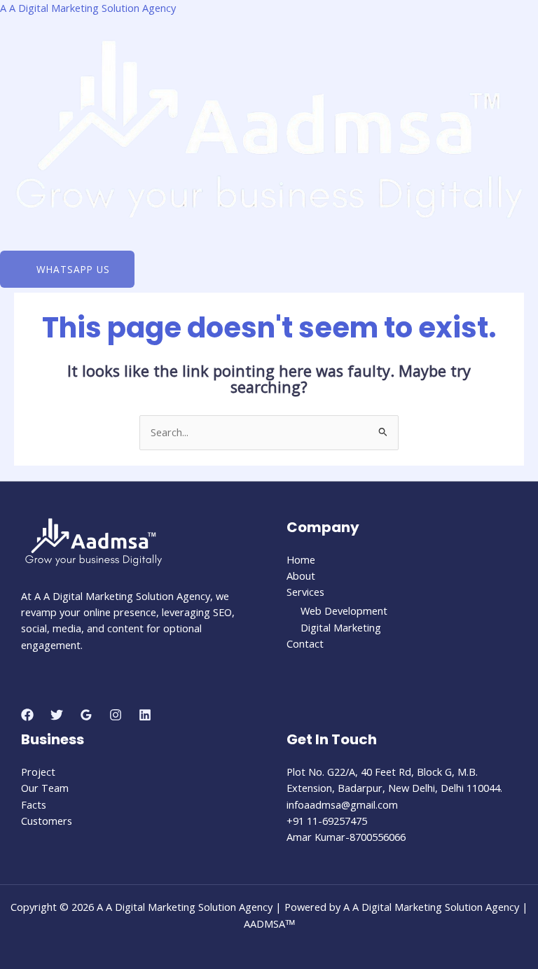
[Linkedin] (145, 715)
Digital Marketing (341, 627)
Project (38, 772)
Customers (46, 821)
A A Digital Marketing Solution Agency (88, 8)
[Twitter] (56, 715)
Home (301, 559)
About (301, 576)
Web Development (344, 611)
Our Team (45, 788)
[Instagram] (115, 715)
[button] (269, 246)
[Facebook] (27, 715)
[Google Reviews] (86, 715)
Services (305, 592)
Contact (305, 643)
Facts (33, 804)
